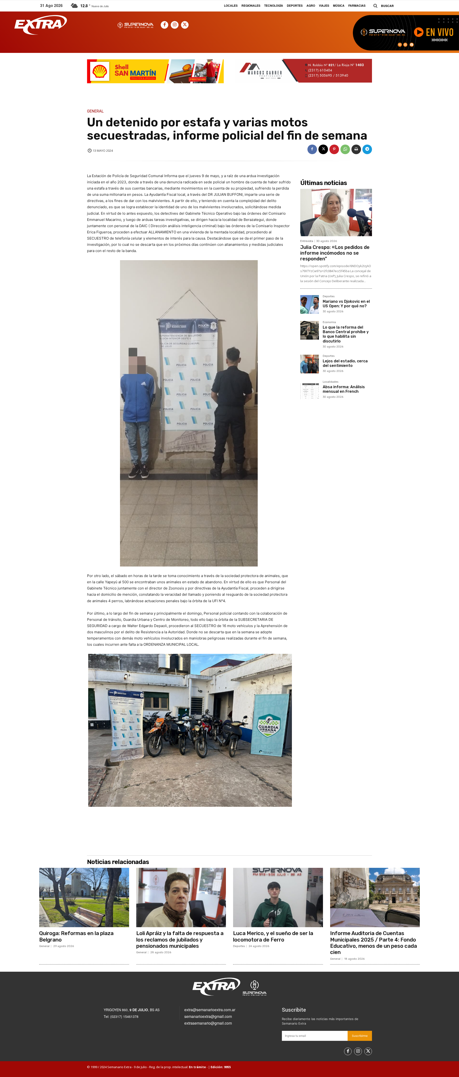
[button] (382, 5)
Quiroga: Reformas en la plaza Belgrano (76, 936)
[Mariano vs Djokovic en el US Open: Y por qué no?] (309, 304)
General (95, 111)
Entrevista (306, 241)
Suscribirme (360, 1036)
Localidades (330, 382)
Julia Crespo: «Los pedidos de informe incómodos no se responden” (335, 253)
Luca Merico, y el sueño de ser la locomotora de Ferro (273, 936)
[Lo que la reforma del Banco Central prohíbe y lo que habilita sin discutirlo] (309, 330)
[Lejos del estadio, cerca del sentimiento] (309, 364)
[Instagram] (174, 25)
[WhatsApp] (345, 149)
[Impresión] (356, 149)
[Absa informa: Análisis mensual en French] (309, 390)
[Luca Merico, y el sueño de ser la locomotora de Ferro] (278, 897)
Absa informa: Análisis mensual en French (344, 389)
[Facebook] (164, 25)
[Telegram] (367, 149)
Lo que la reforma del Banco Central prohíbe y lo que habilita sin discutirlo (346, 334)
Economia (329, 322)
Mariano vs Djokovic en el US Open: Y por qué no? (346, 303)
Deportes (328, 296)
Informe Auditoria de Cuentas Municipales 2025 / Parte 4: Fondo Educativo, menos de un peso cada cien (373, 942)
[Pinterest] (334, 149)
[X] (185, 25)
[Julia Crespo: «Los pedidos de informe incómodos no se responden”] (336, 212)
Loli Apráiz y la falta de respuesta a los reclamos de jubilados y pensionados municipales (180, 939)
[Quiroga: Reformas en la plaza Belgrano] (84, 897)
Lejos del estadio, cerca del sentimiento (345, 363)
